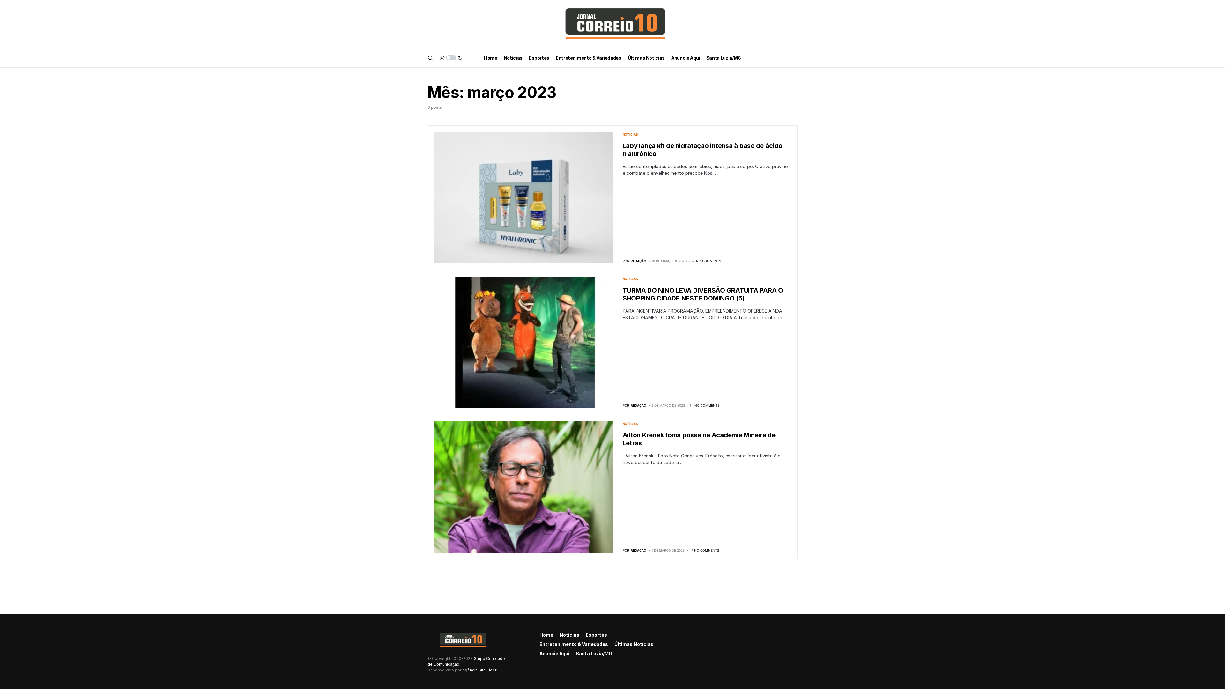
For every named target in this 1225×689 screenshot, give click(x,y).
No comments (708, 261)
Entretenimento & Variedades (573, 644)
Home (546, 635)
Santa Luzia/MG (594, 653)
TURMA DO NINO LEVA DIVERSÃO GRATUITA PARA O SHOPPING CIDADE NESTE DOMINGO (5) (703, 294)
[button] (430, 58)
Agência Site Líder (479, 670)
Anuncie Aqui (554, 653)
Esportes (596, 635)
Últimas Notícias (633, 644)
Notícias (630, 134)
